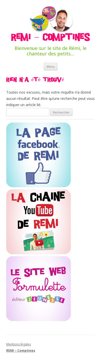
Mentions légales (18, 344)
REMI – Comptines (50, 37)
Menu (51, 66)
